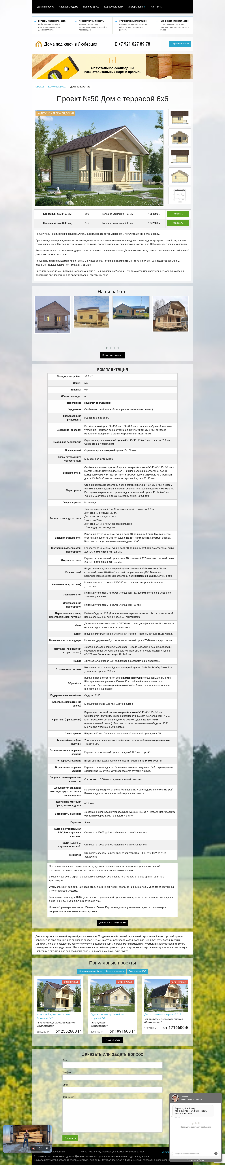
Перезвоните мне (180, 43)
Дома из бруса (45, 6)
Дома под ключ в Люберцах (70, 44)
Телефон (66, 1072)
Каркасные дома (68, 6)
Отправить (70, 1138)
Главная (40, 87)
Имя (64, 1060)
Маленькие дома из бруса (90, 971)
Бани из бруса (91, 6)
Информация (135, 6)
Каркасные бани (113, 6)
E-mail (65, 1085)
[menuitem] (45, 7)
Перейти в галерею (112, 355)
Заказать (178, 213)
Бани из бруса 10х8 (137, 971)
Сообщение (68, 1097)
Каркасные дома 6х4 (115, 971)
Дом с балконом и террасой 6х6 (162, 1014)
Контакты (156, 6)
